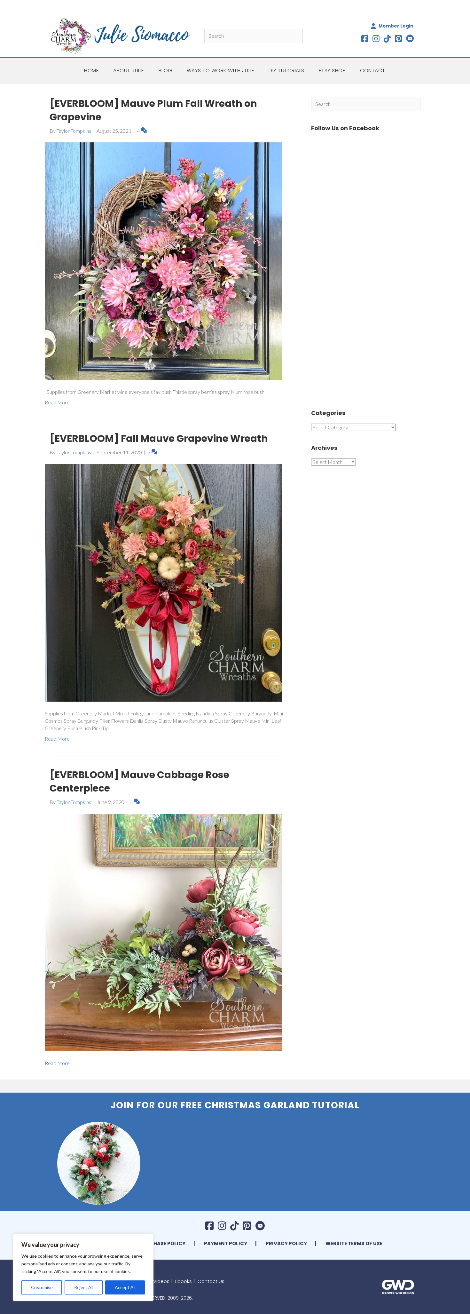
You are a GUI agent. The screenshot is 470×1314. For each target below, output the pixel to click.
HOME (91, 70)
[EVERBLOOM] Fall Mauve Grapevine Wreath (159, 438)
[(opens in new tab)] (398, 1286)
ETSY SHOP (332, 70)
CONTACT (372, 70)
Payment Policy (225, 1243)
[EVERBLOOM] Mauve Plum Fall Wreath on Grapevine (153, 110)
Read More (57, 402)
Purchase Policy (162, 1243)
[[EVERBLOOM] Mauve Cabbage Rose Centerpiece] (163, 932)
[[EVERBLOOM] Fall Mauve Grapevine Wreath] (163, 582)
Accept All (125, 1287)
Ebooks (183, 1281)
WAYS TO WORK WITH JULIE (221, 70)
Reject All (83, 1287)
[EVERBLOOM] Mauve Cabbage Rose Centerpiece (139, 781)
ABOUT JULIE (128, 70)
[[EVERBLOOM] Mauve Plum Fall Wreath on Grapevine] (163, 261)
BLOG (165, 70)
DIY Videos (157, 1281)
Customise (42, 1287)
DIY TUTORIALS (286, 70)
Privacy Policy (286, 1243)
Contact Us (211, 1281)
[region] (83, 1267)
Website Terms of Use (353, 1243)
